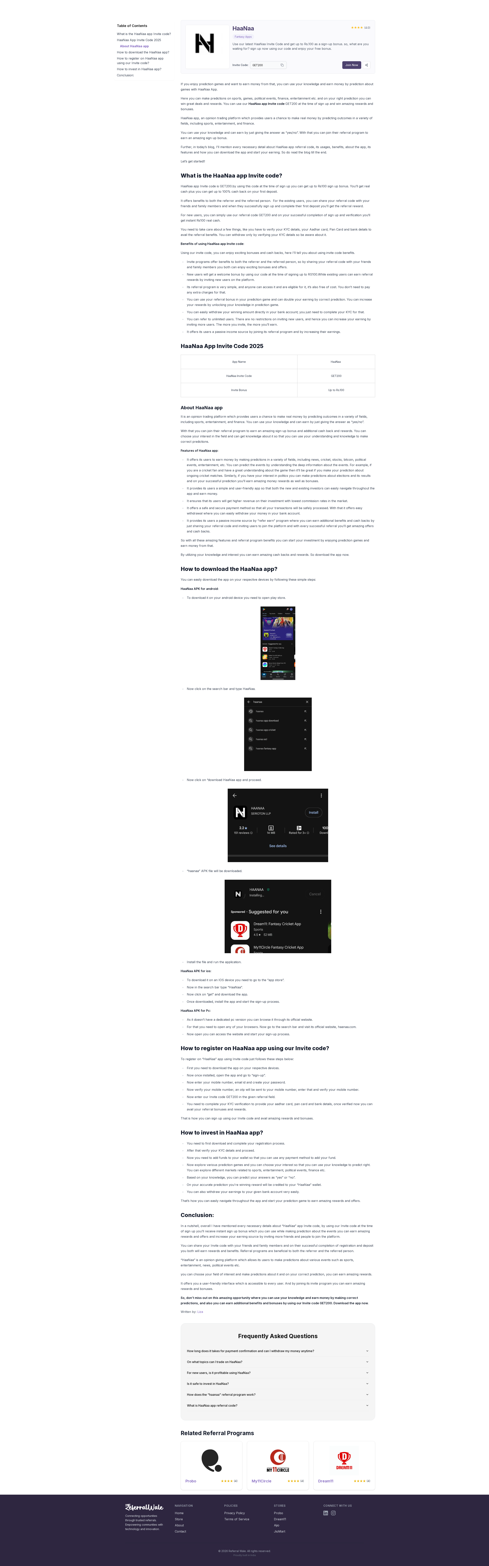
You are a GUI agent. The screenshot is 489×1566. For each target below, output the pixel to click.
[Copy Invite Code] (282, 65)
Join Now (351, 65)
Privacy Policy (234, 1513)
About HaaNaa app (134, 46)
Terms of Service (236, 1519)
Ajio (276, 1525)
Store (179, 1519)
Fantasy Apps (243, 36)
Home (179, 1513)
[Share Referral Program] (366, 65)
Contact (180, 1531)
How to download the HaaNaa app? (143, 52)
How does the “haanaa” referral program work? (221, 1394)
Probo (190, 1481)
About (179, 1525)
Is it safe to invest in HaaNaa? (208, 1384)
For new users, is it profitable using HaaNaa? (219, 1373)
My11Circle (261, 1481)
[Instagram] (333, 1513)
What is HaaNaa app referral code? (212, 1405)
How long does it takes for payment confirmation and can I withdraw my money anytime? (250, 1351)
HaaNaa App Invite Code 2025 (139, 40)
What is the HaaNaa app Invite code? (144, 34)
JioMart (279, 1531)
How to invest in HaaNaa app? (139, 69)
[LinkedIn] (325, 1513)
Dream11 (325, 1481)
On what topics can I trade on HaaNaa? (214, 1362)
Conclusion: (125, 75)
